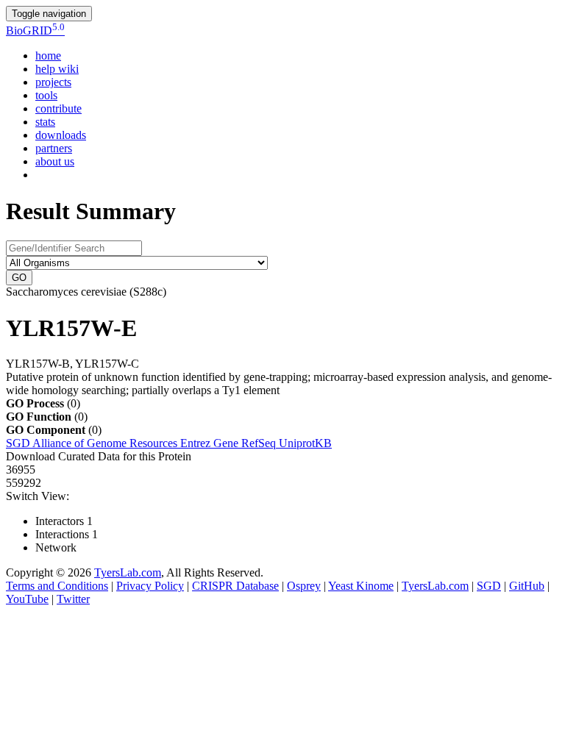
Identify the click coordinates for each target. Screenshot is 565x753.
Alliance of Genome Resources (106, 443)
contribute (58, 108)
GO (19, 277)
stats (45, 121)
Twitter (73, 599)
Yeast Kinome (361, 585)
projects (53, 82)
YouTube (27, 599)
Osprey (304, 585)
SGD (19, 443)
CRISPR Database (235, 585)
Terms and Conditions (57, 585)
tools (46, 95)
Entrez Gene (210, 443)
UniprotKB (305, 443)
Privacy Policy (150, 585)
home (48, 55)
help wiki (57, 69)
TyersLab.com (127, 572)
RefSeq (260, 443)
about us (54, 161)
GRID (35, 30)
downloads (60, 135)
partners (53, 148)
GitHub (526, 585)
